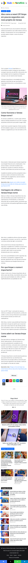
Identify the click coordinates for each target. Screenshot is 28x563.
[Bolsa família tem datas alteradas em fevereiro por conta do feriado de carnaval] (5, 534)
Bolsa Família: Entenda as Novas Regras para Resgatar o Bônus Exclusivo (21, 461)
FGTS (8, 11)
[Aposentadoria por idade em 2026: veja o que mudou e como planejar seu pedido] (5, 493)
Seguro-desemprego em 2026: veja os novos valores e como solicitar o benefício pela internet (18, 500)
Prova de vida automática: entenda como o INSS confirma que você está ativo (18, 507)
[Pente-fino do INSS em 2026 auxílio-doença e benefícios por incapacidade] (5, 527)
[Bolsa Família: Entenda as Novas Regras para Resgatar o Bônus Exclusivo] (21, 455)
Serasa (10, 68)
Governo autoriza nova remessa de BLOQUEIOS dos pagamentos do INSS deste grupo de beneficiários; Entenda (6, 462)
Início (3, 8)
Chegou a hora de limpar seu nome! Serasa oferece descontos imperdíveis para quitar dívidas (14, 368)
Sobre (11, 555)
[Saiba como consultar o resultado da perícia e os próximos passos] (5, 521)
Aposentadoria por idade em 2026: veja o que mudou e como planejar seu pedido (17, 493)
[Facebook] (3, 380)
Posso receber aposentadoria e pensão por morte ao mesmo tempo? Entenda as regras (17, 514)
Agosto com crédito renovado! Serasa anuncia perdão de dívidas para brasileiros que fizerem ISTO (13, 184)
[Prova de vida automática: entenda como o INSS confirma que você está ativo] (5, 507)
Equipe (15, 555)
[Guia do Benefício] (14, 3)
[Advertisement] (14, 53)
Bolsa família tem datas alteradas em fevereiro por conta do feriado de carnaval (18, 533)
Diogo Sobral (13, 23)
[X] (7, 380)
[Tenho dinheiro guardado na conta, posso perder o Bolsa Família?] (7, 472)
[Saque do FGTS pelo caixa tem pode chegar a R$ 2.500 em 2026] (5, 541)
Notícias (7, 8)
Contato (19, 555)
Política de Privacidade (14, 557)
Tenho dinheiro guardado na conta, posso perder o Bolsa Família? (6, 479)
